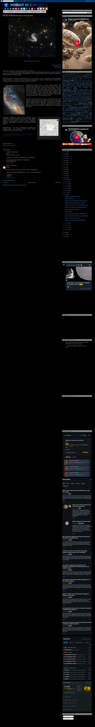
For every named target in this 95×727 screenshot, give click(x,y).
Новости (64, 96)
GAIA (77, 118)
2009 (65, 234)
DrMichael (8, 165)
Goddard (90, 118)
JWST (77, 119)
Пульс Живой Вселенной (86, 101)
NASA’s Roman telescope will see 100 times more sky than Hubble (76, 491)
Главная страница (32, 182)
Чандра (73, 114)
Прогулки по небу (75, 101)
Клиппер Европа (82, 86)
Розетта (64, 104)
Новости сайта (74, 96)
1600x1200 (31, 61)
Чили (63, 115)
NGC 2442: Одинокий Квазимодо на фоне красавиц (18, 15)
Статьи (88, 109)
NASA (73, 121)
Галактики (7, 145)
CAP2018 (88, 115)
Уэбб (89, 110)
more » (63, 501)
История (86, 84)
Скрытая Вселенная (87, 105)
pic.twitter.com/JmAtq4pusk (77, 343)
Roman (88, 121)
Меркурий (79, 91)
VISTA (67, 122)
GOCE (85, 118)
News (67, 483)
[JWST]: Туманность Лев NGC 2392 (81, 521)
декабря (67, 179)
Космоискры (85, 87)
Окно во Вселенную (74, 97)
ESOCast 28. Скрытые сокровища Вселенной (75, 220)
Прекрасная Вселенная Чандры (77, 99)
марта (66, 225)
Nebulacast (82, 121)
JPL (74, 119)
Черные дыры (85, 114)
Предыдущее (58, 182)
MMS (64, 121)
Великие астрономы (66, 77)
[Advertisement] (32, 196)
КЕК (70, 86)
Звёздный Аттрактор (84, 83)
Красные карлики (84, 89)
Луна (88, 90)
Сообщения (67, 716)
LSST (91, 119)
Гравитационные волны (86, 80)
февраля (67, 227)
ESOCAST (67, 118)
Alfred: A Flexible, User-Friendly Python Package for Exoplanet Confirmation (75, 594)
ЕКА (74, 83)
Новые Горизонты (85, 96)
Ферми (63, 112)
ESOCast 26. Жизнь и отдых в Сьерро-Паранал (75, 213)
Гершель (77, 80)
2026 (65, 151)
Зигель (79, 84)
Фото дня (11, 145)
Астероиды (71, 74)
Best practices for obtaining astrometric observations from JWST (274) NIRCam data (76, 537)
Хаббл (90, 112)
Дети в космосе (86, 82)
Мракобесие (89, 93)
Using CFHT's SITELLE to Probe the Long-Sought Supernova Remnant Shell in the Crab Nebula (74, 551)
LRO (87, 119)
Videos (78, 483)
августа (67, 188)
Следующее (5, 182)
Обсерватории (65, 97)
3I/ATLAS (75, 73)
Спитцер (67, 109)
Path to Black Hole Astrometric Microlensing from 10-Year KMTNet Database (76, 580)
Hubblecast (67, 119)
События (66, 107)
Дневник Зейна (66, 83)
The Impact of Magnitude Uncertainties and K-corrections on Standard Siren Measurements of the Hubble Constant (75, 566)
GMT (82, 118)
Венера (73, 77)
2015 (65, 169)
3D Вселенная (65, 73)
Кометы (90, 86)
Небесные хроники (69, 94)
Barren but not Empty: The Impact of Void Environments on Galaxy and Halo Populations (76, 623)
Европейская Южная (56, 65)
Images (83, 483)
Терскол (81, 110)
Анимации (88, 73)
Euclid (74, 118)
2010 (65, 232)
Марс (72, 91)
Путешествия (74, 103)
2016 (65, 167)
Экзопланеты (69, 115)
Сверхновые (85, 104)
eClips (71, 116)
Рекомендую (83, 103)
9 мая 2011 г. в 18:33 (10, 177)
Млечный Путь (80, 93)
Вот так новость (74, 78)
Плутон (70, 98)
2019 (65, 160)
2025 (65, 154)
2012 (65, 175)
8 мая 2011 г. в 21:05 (10, 162)
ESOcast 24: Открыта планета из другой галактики (76, 205)
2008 (65, 236)
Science (72, 483)
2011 (65, 177)
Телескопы (64, 110)
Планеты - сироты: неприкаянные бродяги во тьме (76, 200)
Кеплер (75, 86)
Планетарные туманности (86, 97)
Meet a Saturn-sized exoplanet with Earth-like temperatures (81, 505)
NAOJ (68, 121)
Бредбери (89, 76)
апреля (67, 223)
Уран (86, 110)
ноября (67, 181)
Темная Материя (73, 110)
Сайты (70, 104)
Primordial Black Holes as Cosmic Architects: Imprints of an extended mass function (76, 608)
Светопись (65, 105)
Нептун (88, 94)
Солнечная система (76, 107)
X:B (74, 692)
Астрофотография (87, 75)
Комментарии (67, 718)
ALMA (84, 115)
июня (66, 192)
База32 (66, 76)
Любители (65, 91)
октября (67, 183)
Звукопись (72, 84)
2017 (65, 164)
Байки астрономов (72, 76)
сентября (67, 186)
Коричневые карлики (71, 87)
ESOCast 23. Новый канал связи (72, 196)
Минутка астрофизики (69, 93)
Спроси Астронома (78, 109)
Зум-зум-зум (37, 61)
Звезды (64, 84)
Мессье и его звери (87, 91)
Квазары (64, 86)
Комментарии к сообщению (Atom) (18, 185)
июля (66, 190)
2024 (65, 156)
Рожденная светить (69, 198)
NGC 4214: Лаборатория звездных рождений (75, 202)
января (67, 229)
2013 (65, 173)
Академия (81, 73)
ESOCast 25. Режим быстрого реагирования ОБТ (76, 207)
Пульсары (66, 103)
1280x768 (26, 61)
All (63, 483)
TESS (63, 122)
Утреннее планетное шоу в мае (72, 209)
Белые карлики (81, 76)
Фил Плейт (70, 112)
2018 (65, 162)
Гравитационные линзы (69, 82)
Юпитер (78, 115)
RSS (91, 479)
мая (66, 194)
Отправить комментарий (8, 180)
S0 (70, 692)
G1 (65, 692)
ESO (14, 145)
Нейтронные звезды (80, 94)
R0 (68, 692)
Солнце (90, 107)
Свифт (73, 105)
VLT (71, 122)
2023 (65, 158)
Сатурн (76, 104)
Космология (66, 89)
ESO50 (90, 116)
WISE (74, 122)
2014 (65, 171)
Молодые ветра (68, 211)
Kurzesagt (83, 119)
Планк (65, 98)
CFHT (63, 116)
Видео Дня (80, 77)
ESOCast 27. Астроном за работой (72, 218)
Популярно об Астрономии (80, 98)
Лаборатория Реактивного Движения (72, 90)
